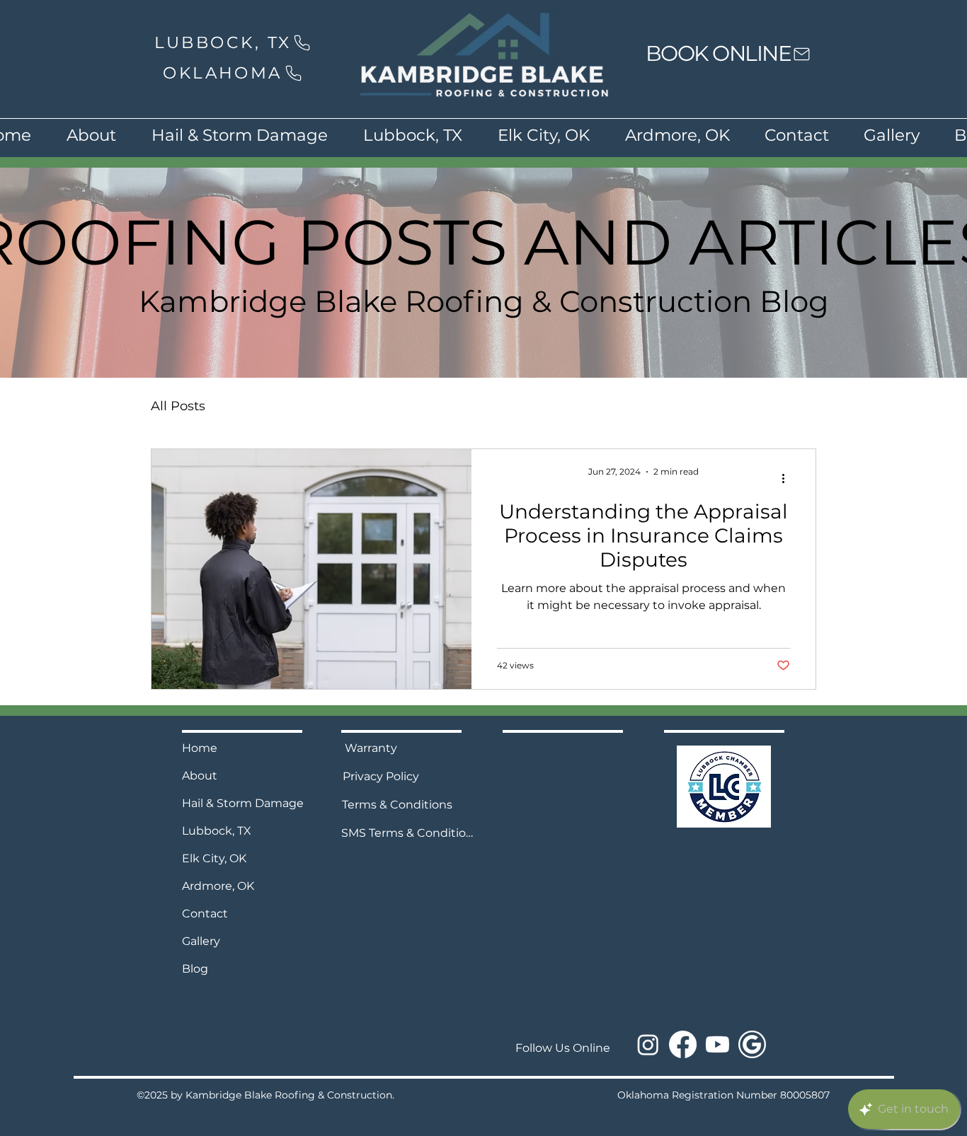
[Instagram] (648, 1044)
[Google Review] (752, 1044)
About (199, 775)
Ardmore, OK (218, 886)
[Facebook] (683, 1044)
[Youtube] (717, 1044)
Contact (205, 913)
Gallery (201, 941)
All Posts (178, 406)
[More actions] (787, 478)
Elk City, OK (214, 858)
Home (199, 748)
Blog (195, 968)
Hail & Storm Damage (243, 803)
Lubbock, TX (216, 830)
